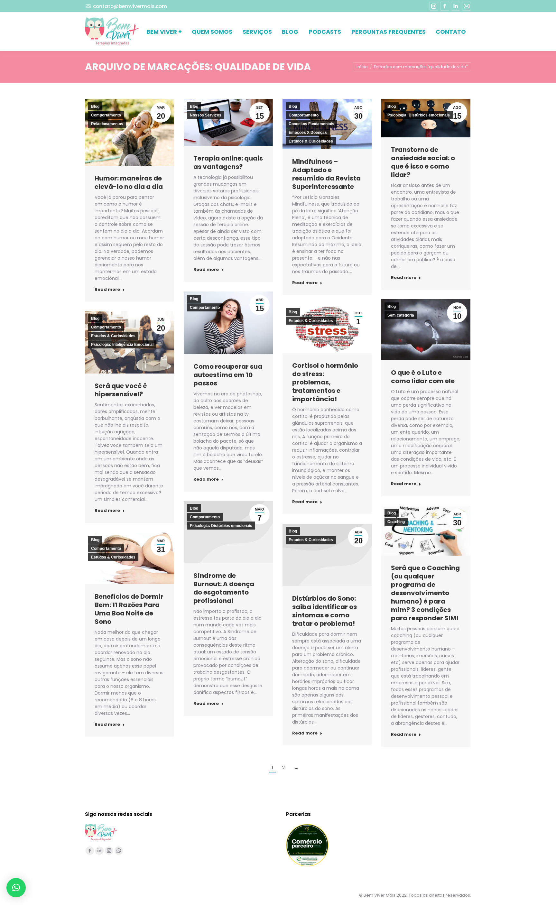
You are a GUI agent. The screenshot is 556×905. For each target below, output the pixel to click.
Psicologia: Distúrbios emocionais (418, 115)
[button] (16, 887)
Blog (95, 106)
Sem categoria (400, 315)
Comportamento (106, 115)
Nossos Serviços (205, 115)
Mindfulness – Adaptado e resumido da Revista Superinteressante (326, 174)
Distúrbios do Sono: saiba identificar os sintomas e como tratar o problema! (324, 611)
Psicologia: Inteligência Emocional (122, 344)
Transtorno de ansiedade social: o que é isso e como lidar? (423, 162)
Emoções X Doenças (308, 132)
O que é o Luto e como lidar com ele (423, 376)
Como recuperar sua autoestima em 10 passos (227, 375)
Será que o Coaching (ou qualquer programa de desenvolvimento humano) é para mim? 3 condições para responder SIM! (425, 593)
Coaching (396, 522)
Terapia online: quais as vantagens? (228, 162)
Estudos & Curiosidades (311, 141)
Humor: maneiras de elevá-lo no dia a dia (129, 182)
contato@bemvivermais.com (130, 6)
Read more (107, 289)
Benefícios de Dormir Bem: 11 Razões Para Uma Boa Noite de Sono (129, 609)
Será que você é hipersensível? (121, 390)
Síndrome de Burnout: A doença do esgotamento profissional (223, 588)
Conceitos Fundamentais (311, 124)
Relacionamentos (107, 124)
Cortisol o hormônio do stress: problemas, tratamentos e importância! (325, 382)
